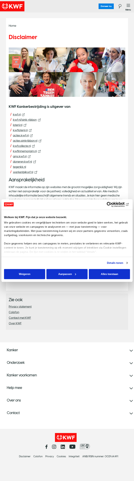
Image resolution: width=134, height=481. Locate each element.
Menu (128, 6)
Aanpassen (65, 274)
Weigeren (24, 274)
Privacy (49, 456)
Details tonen (115, 262)
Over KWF (15, 323)
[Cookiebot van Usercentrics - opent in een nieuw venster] (114, 204)
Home (12, 25)
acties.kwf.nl (21, 135)
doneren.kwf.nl (22, 161)
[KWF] (22, 6)
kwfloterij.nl (20, 130)
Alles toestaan (109, 274)
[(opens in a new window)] (86, 446)
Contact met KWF (20, 317)
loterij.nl (17, 125)
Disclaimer (25, 456)
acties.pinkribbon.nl (25, 140)
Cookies (61, 456)
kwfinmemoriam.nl (25, 151)
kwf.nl (17, 114)
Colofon (14, 312)
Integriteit (74, 456)
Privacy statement (20, 306)
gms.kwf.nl (20, 156)
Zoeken (118, 6)
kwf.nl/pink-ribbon (25, 119)
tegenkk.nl (19, 167)
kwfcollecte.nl (22, 146)
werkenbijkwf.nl (23, 172)
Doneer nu (106, 6)
